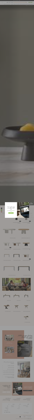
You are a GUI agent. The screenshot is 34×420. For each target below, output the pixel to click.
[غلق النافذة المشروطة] (28, 202)
